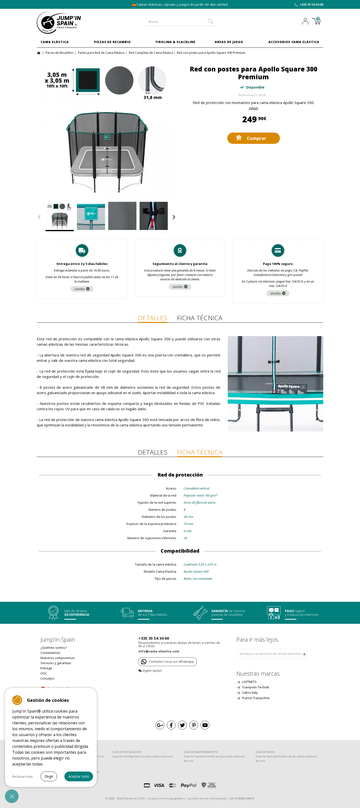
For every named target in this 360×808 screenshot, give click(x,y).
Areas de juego (229, 42)
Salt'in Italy (249, 692)
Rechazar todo (22, 776)
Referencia (246, 95)
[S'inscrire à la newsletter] (303, 653)
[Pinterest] (193, 725)
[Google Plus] (160, 725)
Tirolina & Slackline (175, 42)
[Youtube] (205, 725)
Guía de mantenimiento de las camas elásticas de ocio (214, 758)
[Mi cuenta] (306, 21)
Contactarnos (50, 652)
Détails (253, 108)
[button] (12, 796)
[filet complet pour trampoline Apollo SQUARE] (106, 127)
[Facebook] (171, 725)
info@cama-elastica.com (158, 651)
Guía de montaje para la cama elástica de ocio (142, 756)
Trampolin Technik (255, 687)
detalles (79, 289)
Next (173, 217)
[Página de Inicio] (39, 52)
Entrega (46, 668)
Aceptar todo (78, 776)
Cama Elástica (55, 42)
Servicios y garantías (55, 663)
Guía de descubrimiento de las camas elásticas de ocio (286, 758)
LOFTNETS (249, 682)
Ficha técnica (199, 317)
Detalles (152, 317)
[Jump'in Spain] (70, 23)
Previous (39, 217)
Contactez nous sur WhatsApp (171, 661)
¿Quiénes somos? (53, 647)
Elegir (49, 776)
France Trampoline (255, 698)
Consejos (47, 678)
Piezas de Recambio (112, 42)
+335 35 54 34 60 (311, 4)
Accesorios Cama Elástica (293, 42)
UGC (43, 673)
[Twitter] (182, 725)
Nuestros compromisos (57, 658)
